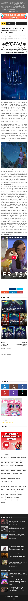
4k (2, 315)
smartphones (17, 497)
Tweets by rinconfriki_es (7, 422)
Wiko (20, 486)
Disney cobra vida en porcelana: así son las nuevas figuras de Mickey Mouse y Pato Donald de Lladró (17, 528)
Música (24, 470)
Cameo (16, 462)
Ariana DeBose (21, 35)
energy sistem (13, 494)
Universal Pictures (5, 486)
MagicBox (17, 468)
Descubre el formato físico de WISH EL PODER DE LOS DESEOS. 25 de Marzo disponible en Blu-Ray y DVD (14, 335)
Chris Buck (7, 36)
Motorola (19, 470)
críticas (16, 491)
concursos (10, 491)
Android (24, 460)
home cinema (9, 497)
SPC (21, 473)
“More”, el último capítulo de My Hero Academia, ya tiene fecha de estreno (18, 575)
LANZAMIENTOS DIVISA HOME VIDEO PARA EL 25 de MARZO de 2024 (13, 322)
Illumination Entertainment (7, 468)
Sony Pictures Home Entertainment (17, 476)
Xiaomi (24, 486)
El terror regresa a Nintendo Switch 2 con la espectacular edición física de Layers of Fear (17, 521)
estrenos (18, 36)
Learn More (12, 11)
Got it (18, 11)
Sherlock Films (4, 476)
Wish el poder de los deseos (15, 39)
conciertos (3, 491)
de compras (22, 491)
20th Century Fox (5, 457)
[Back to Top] (14, 599)
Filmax (11, 465)
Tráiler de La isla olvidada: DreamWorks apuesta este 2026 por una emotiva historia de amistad (17, 582)
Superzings (3, 478)
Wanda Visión (14, 486)
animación (15, 35)
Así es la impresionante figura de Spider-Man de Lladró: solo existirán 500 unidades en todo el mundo (17, 548)
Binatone (7, 462)
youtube (3, 502)
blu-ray (3, 328)
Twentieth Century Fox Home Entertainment (11, 484)
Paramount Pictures (5, 473)
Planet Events (15, 473)
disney (14, 36)
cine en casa (20, 489)
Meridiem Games (5, 470)
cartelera (3, 36)
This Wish (15, 38)
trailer (9, 499)
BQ (2, 462)
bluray (8, 489)
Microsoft (13, 470)
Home (3, 23)
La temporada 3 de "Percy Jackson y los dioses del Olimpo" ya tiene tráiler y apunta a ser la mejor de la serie (17, 555)
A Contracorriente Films (6, 460)
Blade (12, 462)
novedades (10, 38)
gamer (2, 497)
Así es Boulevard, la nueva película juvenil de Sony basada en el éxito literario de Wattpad (17, 589)
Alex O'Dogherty (17, 460)
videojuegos (21, 499)
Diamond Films (4, 465)
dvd (7, 494)
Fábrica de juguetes (19, 465)
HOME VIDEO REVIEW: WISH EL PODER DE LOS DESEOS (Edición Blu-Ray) (12, 309)
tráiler (19, 38)
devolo (2, 494)
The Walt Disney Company (14, 478)
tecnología (3, 499)
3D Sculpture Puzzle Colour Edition (18, 457)
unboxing (15, 499)
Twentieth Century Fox (6, 481)
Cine (11, 36)
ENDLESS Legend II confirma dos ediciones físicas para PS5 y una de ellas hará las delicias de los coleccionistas (17, 536)
